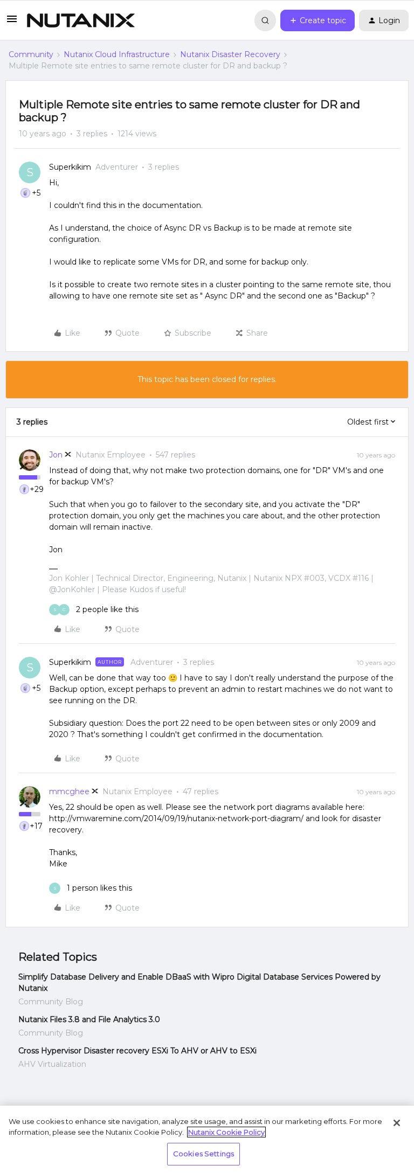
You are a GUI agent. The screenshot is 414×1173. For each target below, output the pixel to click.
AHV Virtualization (52, 1064)
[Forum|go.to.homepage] (81, 20)
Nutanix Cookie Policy (226, 1132)
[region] (207, 1139)
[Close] (397, 1123)
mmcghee (69, 791)
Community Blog (50, 1002)
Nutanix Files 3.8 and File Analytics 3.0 (89, 1019)
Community (31, 54)
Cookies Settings (203, 1153)
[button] (11, 22)
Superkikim (70, 167)
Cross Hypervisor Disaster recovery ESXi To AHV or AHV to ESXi (137, 1051)
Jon (56, 455)
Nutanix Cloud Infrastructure (117, 54)
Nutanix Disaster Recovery (230, 54)
